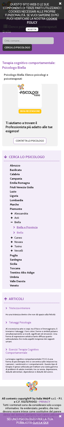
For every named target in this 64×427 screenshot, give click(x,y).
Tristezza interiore (19, 308)
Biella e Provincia (27, 227)
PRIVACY (44, 401)
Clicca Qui (40, 422)
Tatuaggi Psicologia (20, 322)
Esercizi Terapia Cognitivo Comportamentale (22, 351)
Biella (20, 232)
